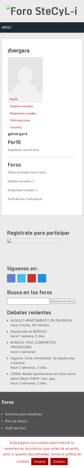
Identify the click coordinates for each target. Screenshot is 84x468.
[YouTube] (32, 278)
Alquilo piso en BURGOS (28, 331)
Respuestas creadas (23, 113)
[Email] (42, 278)
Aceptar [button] (40, 461)
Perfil (14, 99)
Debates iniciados (21, 106)
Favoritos (16, 127)
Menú (6, 27)
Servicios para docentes (23, 414)
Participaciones (20, 120)
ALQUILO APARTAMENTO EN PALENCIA (41, 320)
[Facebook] (11, 278)
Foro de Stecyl (16, 421)
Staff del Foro (15, 428)
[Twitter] (21, 278)
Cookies (59, 461)
